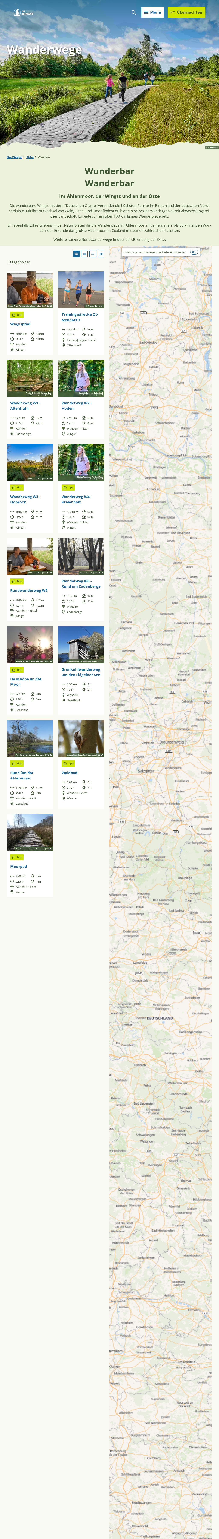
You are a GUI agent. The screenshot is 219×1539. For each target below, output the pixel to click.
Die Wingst (14, 157)
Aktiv (30, 157)
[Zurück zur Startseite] (23, 12)
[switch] (194, 252)
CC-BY (49, 395)
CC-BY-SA (47, 306)
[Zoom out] (115, 257)
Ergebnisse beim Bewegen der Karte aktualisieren (154, 252)
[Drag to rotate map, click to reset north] (115, 263)
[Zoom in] (115, 251)
